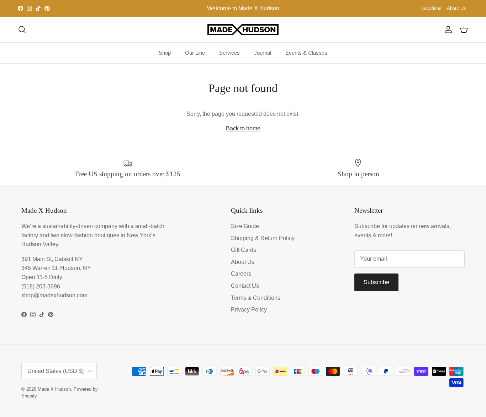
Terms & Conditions (255, 298)
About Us (456, 8)
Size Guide (245, 226)
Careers (241, 274)
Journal (262, 53)
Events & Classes (306, 53)
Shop (165, 53)
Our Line (195, 53)
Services (229, 53)
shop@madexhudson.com (54, 295)
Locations (432, 8)
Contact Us (245, 286)
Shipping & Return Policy (263, 238)
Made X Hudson (54, 389)
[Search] (22, 29)
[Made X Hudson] (243, 29)
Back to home (243, 128)
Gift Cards (243, 250)
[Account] (447, 29)
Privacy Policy (249, 310)
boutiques (106, 235)
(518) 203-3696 (40, 286)
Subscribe (376, 282)
